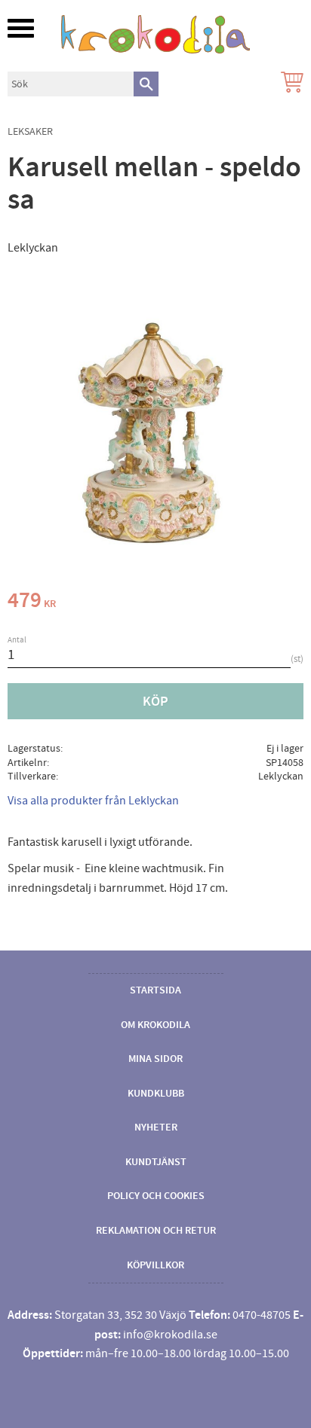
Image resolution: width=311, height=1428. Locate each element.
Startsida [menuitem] (155, 990)
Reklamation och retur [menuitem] (156, 1230)
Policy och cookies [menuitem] (156, 1196)
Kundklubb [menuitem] (156, 1093)
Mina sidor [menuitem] (155, 1059)
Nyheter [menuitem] (155, 1127)
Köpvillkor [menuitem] (155, 1265)
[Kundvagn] (289, 84)
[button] (21, 28)
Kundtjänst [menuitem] (155, 1162)
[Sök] (146, 84)
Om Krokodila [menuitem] (155, 1025)
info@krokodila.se (170, 1334)
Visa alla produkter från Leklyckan (93, 800)
